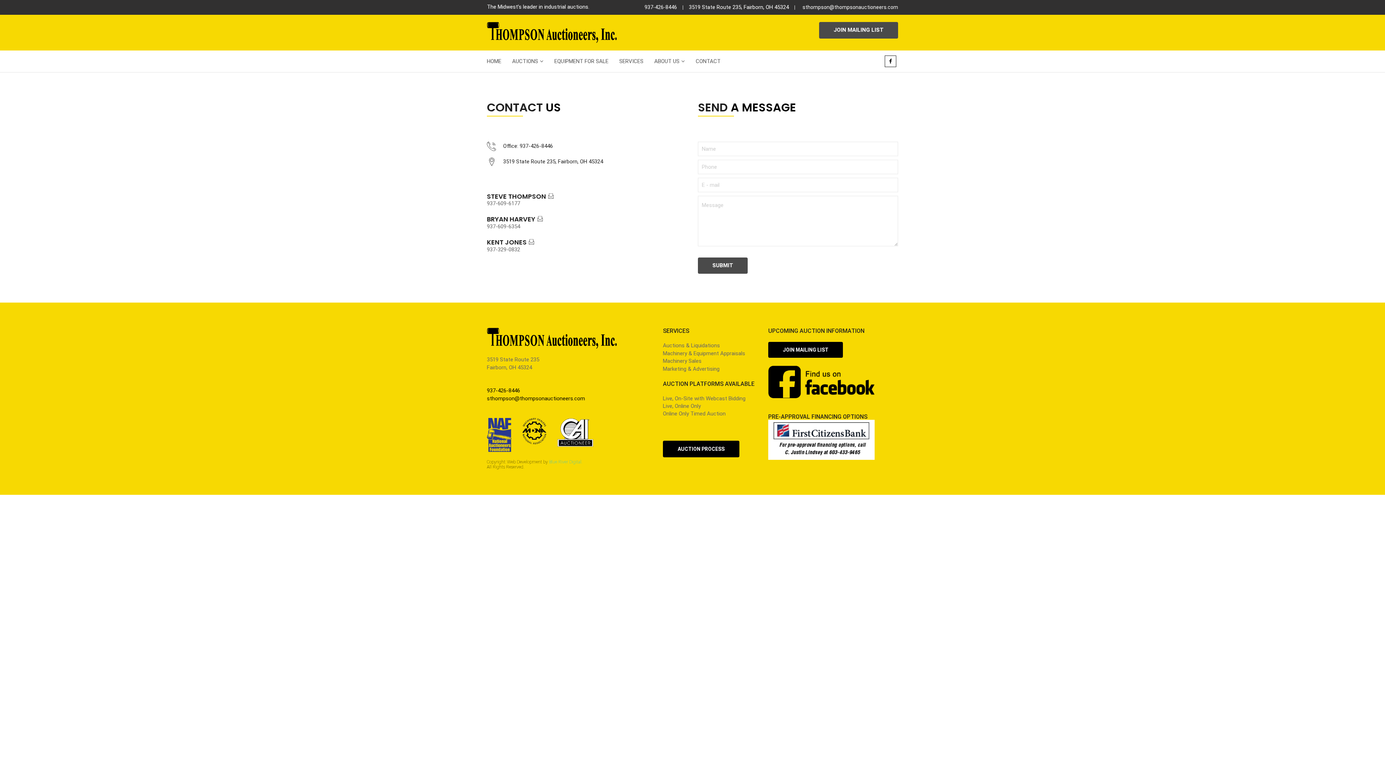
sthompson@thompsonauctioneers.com (850, 7)
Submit (722, 265)
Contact (708, 61)
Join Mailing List (859, 30)
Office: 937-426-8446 (528, 146)
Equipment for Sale (581, 61)
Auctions (525, 61)
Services (631, 61)
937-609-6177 (503, 203)
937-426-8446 (661, 7)
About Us (667, 61)
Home (494, 61)
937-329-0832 (503, 249)
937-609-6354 (503, 226)
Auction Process (701, 449)
